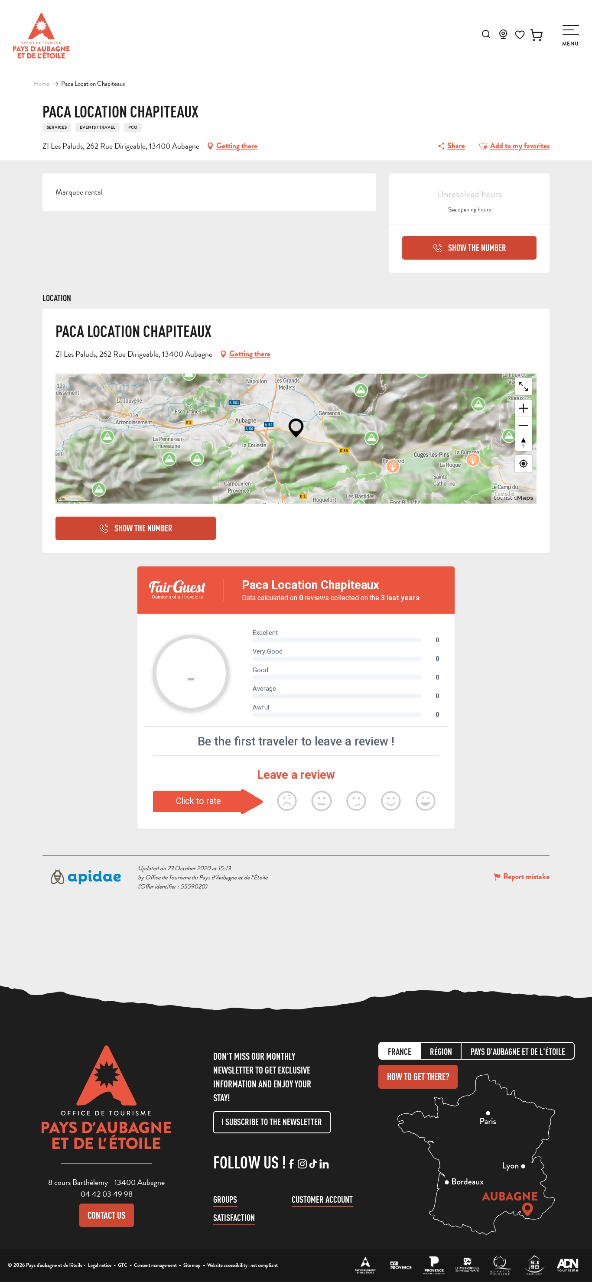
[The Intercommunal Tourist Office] (365, 1265)
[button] (486, 34)
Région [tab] (441, 1052)
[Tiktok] (313, 1164)
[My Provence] (400, 1265)
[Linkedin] (324, 1164)
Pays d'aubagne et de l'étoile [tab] (518, 1052)
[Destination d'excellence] (500, 1265)
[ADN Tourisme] (567, 1265)
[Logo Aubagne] (107, 1104)
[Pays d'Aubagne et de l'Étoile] (41, 36)
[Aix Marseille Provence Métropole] (467, 1265)
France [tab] (399, 1052)
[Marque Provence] (434, 1265)
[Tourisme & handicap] (534, 1265)
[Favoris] (519, 34)
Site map (192, 1265)
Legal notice (99, 1265)
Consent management (155, 1265)
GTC (122, 1265)
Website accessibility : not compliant (242, 1265)
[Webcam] (503, 37)
